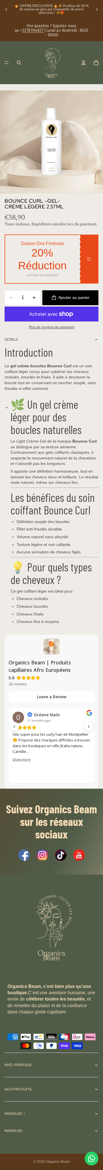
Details (11, 339)
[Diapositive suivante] (96, 9)
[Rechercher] (19, 62)
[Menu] (6, 62)
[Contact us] (91, 1158)
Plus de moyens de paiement (51, 327)
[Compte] (83, 62)
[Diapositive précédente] (6, 9)
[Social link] (24, 855)
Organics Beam (58, 1162)
